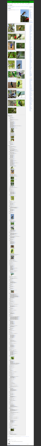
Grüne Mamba (31, 93)
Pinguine (30, 53)
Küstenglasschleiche (31, 97)
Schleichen (30, 16)
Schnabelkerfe (31, 60)
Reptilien (15, 3)
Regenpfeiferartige (31, 55)
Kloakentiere (30, 43)
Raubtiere (30, 15)
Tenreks (30, 70)
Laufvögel (30, 48)
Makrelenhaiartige (31, 49)
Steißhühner (30, 69)
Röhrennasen (30, 56)
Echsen (30, 10)
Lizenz (28, 22)
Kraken (30, 44)
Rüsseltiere (30, 57)
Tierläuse (30, 71)
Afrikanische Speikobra (31, 79)
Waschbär (30, 110)
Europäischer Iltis (31, 88)
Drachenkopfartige (31, 30)
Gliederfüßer (23, 3)
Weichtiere (26, 3)
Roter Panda (30, 102)
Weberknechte (31, 73)
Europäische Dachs (31, 87)
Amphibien (18, 3)
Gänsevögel (30, 36)
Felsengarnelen (31, 89)
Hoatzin (30, 40)
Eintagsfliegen (30, 31)
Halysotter (30, 94)
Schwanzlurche (31, 62)
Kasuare (30, 42)
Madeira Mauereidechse (31, 98)
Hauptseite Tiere (9, 3)
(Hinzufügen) (13, 117)
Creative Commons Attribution (14, 88)
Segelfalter (30, 105)
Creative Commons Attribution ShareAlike (20, 97)
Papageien (30, 52)
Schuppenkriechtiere (31, 61)
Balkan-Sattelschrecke (31, 80)
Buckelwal (30, 83)
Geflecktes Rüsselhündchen (31, 90)
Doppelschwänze (31, 29)
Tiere (30, 7)
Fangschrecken (31, 33)
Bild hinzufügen (28, 4)
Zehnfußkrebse (31, 75)
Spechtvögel (30, 65)
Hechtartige (30, 39)
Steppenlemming (31, 106)
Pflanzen (28, 3)
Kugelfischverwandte (31, 47)
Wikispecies (14, 436)
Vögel (20, 3)
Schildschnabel (31, 103)
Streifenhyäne (30, 107)
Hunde (30, 11)
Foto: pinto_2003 (26, 22)
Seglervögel (30, 64)
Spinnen (30, 66)
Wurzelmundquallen (31, 74)
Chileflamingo (30, 84)
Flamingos (30, 34)
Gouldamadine (31, 92)
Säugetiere (12, 3)
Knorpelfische (31, 12)
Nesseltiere (30, 14)
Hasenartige (30, 38)
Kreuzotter (30, 96)
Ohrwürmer (30, 51)
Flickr (15, 32)
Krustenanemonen (31, 46)
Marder (30, 13)
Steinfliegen (30, 68)
